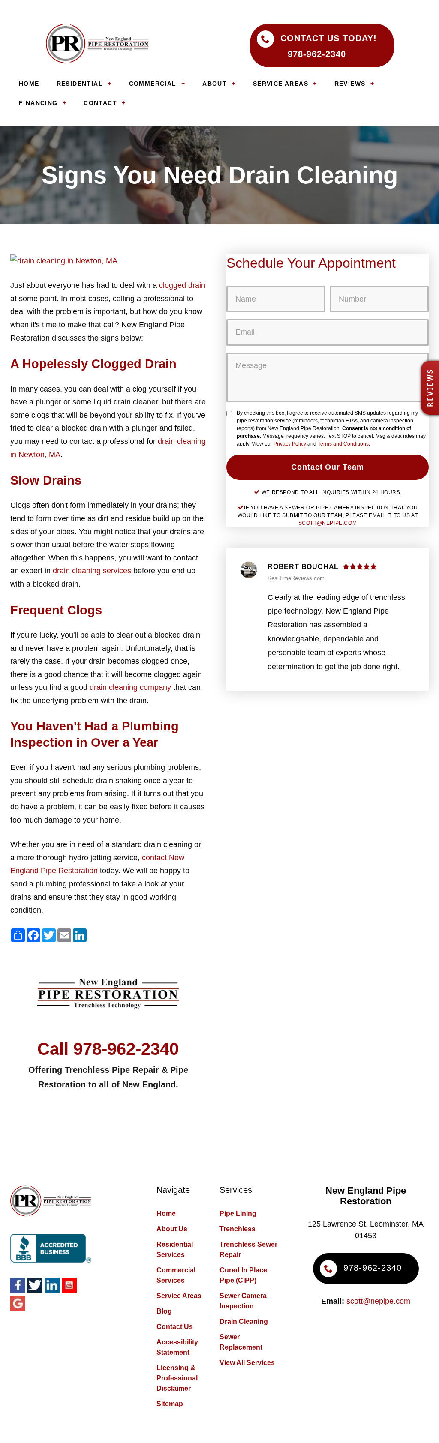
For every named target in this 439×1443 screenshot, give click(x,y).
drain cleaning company (130, 687)
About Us (171, 1229)
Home (166, 1213)
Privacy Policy (290, 444)
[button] (430, 388)
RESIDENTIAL (80, 83)
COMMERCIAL (153, 83)
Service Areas (178, 1295)
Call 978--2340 (108, 1048)
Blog (164, 1311)
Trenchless (238, 1229)
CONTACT (100, 102)
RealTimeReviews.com (296, 578)
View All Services (247, 1362)
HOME (29, 83)
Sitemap (169, 1403)
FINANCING (38, 102)
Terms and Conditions (343, 444)
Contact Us (174, 1326)
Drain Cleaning (244, 1321)
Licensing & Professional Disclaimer (177, 1378)
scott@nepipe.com (327, 523)
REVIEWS (350, 83)
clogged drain (182, 285)
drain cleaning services (92, 570)
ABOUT (214, 83)
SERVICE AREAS (280, 83)
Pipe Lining (238, 1213)
